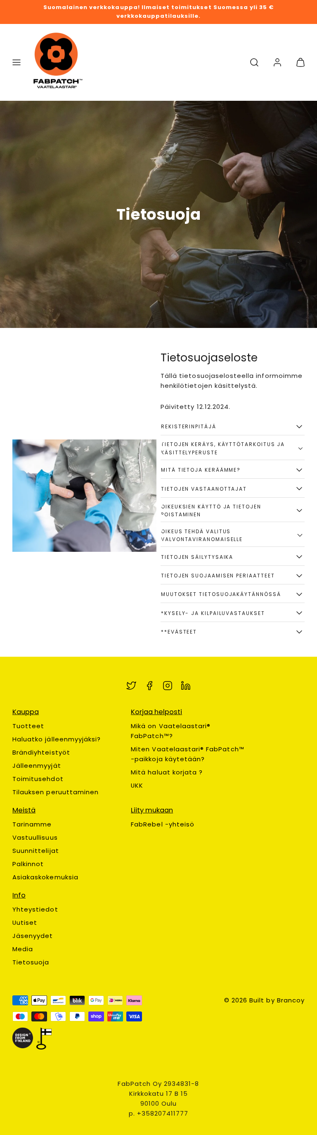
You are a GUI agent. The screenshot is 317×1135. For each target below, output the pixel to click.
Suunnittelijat (35, 850)
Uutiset (24, 922)
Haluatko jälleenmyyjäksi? (56, 739)
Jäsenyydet (32, 935)
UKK (137, 785)
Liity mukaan (152, 810)
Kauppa (25, 712)
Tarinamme (32, 824)
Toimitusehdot (38, 778)
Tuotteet (28, 726)
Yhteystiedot (35, 909)
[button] (16, 62)
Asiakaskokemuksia (45, 877)
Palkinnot (28, 864)
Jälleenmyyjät (36, 765)
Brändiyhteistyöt (41, 752)
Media (22, 949)
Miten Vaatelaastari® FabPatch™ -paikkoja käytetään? (187, 754)
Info (19, 895)
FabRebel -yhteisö (162, 824)
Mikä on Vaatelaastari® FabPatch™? (171, 731)
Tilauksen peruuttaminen (55, 792)
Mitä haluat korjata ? (167, 772)
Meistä (23, 810)
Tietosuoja (31, 962)
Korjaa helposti (156, 712)
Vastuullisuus (35, 837)
